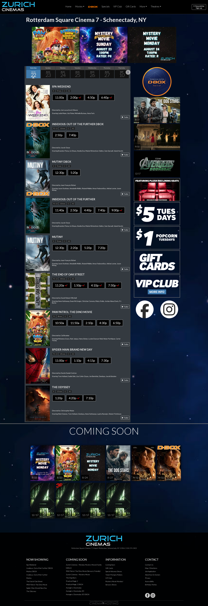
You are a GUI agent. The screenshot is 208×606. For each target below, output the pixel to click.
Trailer (125, 117)
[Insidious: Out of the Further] (38, 215)
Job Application (150, 571)
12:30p (59, 172)
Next (128, 72)
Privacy (147, 578)
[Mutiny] (38, 253)
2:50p (58, 135)
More (142, 6)
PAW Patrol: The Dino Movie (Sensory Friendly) (83, 571)
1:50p (78, 285)
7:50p (112, 285)
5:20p (74, 172)
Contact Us (149, 565)
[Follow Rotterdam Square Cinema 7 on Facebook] (147, 595)
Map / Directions (151, 568)
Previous (27, 72)
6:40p (105, 97)
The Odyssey (31, 591)
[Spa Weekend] (38, 102)
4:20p (73, 398)
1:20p (58, 398)
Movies (78, 6)
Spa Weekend (31, 565)
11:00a (59, 97)
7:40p (72, 135)
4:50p (91, 97)
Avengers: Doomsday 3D (75, 591)
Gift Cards (131, 6)
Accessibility (149, 581)
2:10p (89, 323)
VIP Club (117, 6)
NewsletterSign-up (200, 7)
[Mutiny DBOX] (38, 177)
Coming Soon (110, 565)
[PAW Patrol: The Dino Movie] (38, 328)
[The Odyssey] (38, 403)
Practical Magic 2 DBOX (74, 584)
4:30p (103, 323)
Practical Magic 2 (72, 581)
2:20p (74, 248)
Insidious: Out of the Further (37, 575)
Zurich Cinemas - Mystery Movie (78, 574)
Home (68, 6)
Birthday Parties (151, 585)
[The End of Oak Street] (38, 290)
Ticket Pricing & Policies (113, 575)
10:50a (59, 323)
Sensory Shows (111, 585)
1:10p (77, 360)
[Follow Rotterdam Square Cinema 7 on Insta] (152, 595)
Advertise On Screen (152, 575)
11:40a (59, 210)
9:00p (115, 210)
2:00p (74, 97)
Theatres (155, 6)
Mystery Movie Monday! (114, 581)
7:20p (101, 248)
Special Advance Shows (113, 571)
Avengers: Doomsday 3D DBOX (77, 594)
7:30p (105, 360)
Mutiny (29, 578)
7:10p (89, 398)
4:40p (87, 210)
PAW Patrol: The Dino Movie (36, 585)
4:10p (95, 285)
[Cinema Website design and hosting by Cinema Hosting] (104, 602)
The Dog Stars (71, 578)
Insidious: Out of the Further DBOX (39, 568)
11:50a (74, 323)
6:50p (116, 323)
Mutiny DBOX (31, 571)
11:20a (59, 285)
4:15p (91, 360)
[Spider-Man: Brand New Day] (38, 365)
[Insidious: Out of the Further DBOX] (38, 140)
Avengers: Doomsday (73, 588)
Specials (106, 6)
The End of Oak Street (34, 581)
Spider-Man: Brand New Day (36, 588)
